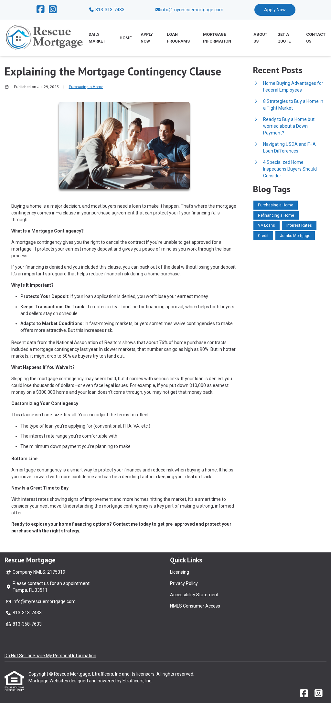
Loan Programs (178, 38)
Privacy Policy (184, 583)
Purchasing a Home (86, 86)
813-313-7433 (109, 9)
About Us (260, 38)
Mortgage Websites (48, 680)
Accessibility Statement (194, 594)
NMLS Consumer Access (195, 606)
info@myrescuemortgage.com (44, 601)
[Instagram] (53, 10)
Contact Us (316, 38)
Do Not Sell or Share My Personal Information (50, 655)
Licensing (179, 572)
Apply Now (275, 9)
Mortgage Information (217, 38)
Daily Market (97, 38)
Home (126, 37)
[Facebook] (40, 10)
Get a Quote (284, 38)
